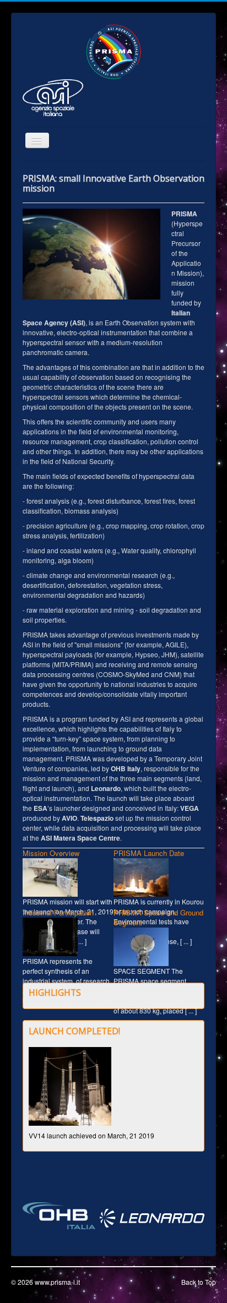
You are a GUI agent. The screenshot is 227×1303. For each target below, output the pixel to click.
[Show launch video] (70, 1085)
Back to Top (198, 1281)
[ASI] (53, 96)
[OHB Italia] (59, 1214)
